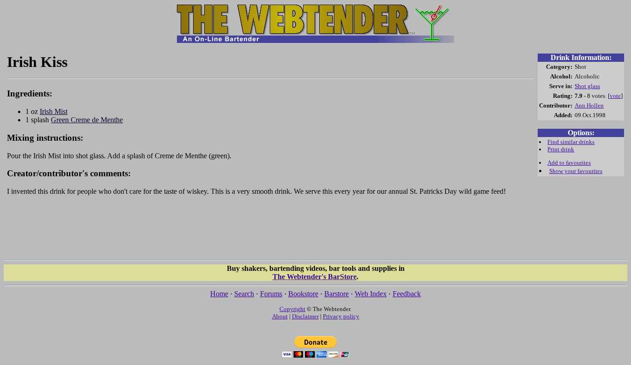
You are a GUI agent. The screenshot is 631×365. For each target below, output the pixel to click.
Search (244, 294)
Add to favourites (569, 162)
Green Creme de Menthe (87, 120)
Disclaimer (305, 316)
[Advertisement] (270, 232)
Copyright (292, 308)
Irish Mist (53, 111)
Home (219, 294)
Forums (271, 294)
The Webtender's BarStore (315, 277)
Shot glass (587, 86)
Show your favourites (575, 171)
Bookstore (303, 294)
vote (615, 95)
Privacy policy (341, 316)
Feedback (407, 294)
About (280, 316)
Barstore (336, 294)
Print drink (560, 149)
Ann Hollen (589, 105)
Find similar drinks (571, 141)
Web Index (371, 294)
